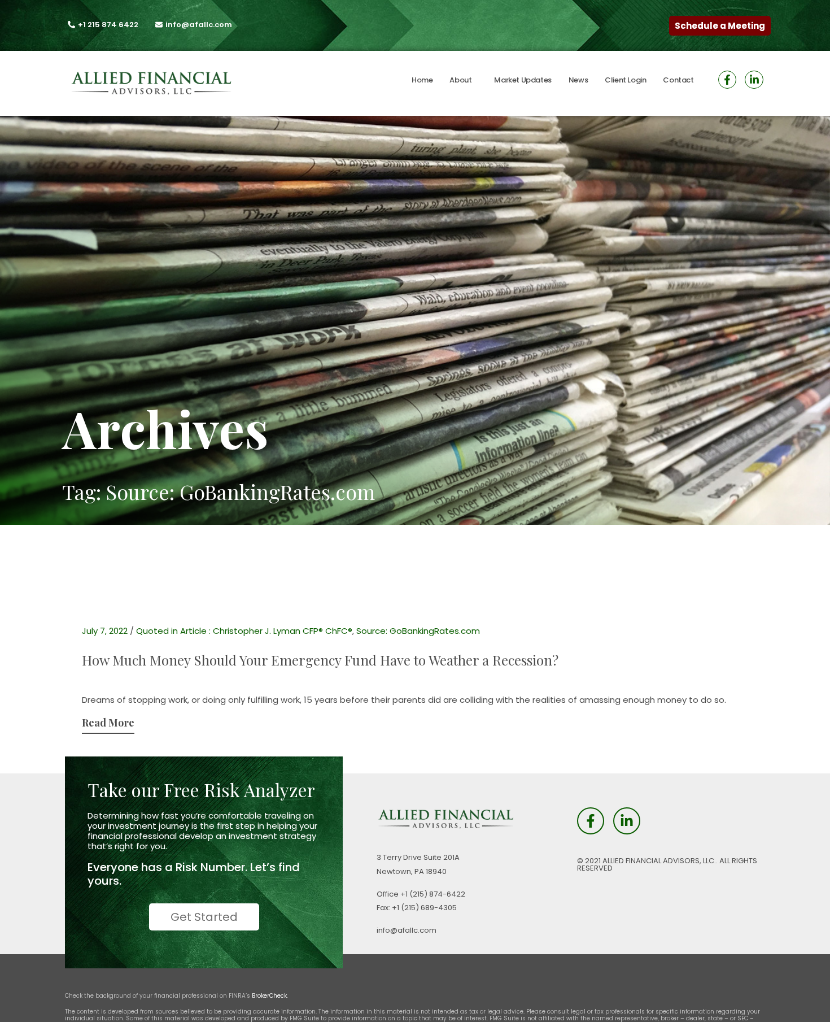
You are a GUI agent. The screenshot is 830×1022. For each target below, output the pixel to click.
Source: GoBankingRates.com (418, 631)
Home (422, 80)
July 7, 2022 (105, 631)
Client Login (625, 80)
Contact (678, 80)
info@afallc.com (406, 930)
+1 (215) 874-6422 (432, 894)
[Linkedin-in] (754, 80)
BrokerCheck (269, 995)
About (460, 80)
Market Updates (522, 80)
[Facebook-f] (727, 80)
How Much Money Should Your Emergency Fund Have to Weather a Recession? (320, 660)
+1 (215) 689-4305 (424, 907)
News (578, 80)
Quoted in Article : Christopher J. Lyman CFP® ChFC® (244, 631)
